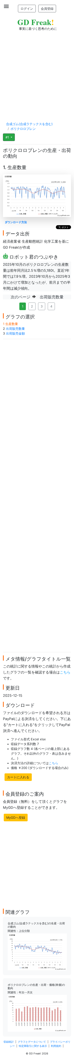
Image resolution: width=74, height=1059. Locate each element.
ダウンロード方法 (16, 222)
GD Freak (35, 22)
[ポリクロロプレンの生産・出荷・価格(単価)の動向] (37, 1013)
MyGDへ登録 (15, 818)
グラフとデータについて (32, 1041)
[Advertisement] (37, 72)
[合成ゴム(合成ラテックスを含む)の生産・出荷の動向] (37, 952)
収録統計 (9, 1041)
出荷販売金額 (15, 333)
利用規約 (56, 1045)
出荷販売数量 (15, 329)
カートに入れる (18, 777)
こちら (65, 672)
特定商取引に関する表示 (33, 1045)
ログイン (27, 9)
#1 (8, 137)
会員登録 (47, 9)
